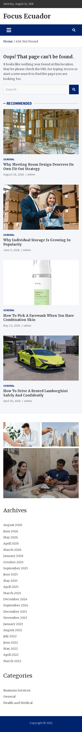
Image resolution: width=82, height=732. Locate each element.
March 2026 (12, 550)
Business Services (16, 690)
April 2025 (11, 587)
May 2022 (10, 649)
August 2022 (12, 630)
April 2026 (11, 543)
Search (74, 89)
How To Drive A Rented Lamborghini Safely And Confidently (35, 393)
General (8, 159)
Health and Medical (18, 703)
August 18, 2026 (13, 174)
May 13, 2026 (11, 325)
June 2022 (10, 642)
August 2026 (12, 525)
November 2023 (15, 618)
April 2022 (11, 655)
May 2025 (10, 581)
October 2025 (13, 562)
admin (31, 174)
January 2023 (13, 624)
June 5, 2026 (11, 250)
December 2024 (15, 599)
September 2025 (15, 568)
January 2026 (13, 556)
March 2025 (12, 593)
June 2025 (10, 574)
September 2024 (15, 605)
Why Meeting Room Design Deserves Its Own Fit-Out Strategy (38, 166)
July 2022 (10, 636)
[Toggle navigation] (8, 30)
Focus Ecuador (27, 16)
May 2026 (10, 537)
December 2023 (15, 612)
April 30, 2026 (12, 401)
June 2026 (10, 531)
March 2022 (12, 661)
